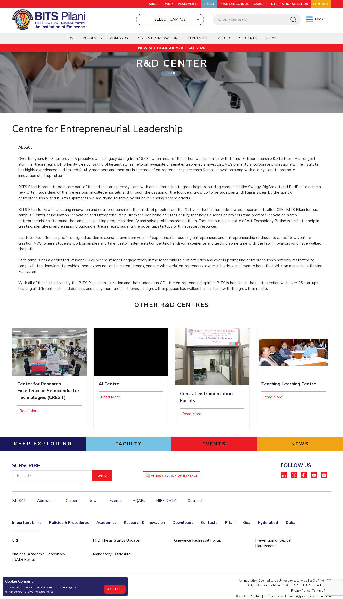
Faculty (224, 38)
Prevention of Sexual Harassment (273, 543)
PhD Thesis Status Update (116, 540)
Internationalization (289, 4)
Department (197, 38)
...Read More (28, 410)
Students (248, 38)
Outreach (195, 500)
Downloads (183, 522)
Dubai (291, 522)
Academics (106, 522)
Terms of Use (321, 591)
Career (259, 4)
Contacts (209, 522)
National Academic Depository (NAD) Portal (38, 557)
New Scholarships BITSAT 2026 (171, 48)
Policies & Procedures (69, 522)
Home (70, 38)
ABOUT (154, 4)
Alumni (271, 38)
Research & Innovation (144, 522)
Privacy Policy (300, 591)
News (93, 500)
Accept (114, 589)
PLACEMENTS (188, 4)
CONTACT (320, 4)
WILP (169, 4)
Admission (119, 38)
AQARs (139, 500)
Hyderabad (268, 522)
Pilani (230, 522)
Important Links (27, 522)
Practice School (234, 4)
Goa (246, 522)
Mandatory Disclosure (112, 554)
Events (115, 500)
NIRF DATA (166, 500)
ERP (15, 540)
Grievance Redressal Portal (197, 540)
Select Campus (170, 19)
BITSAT (209, 4)
